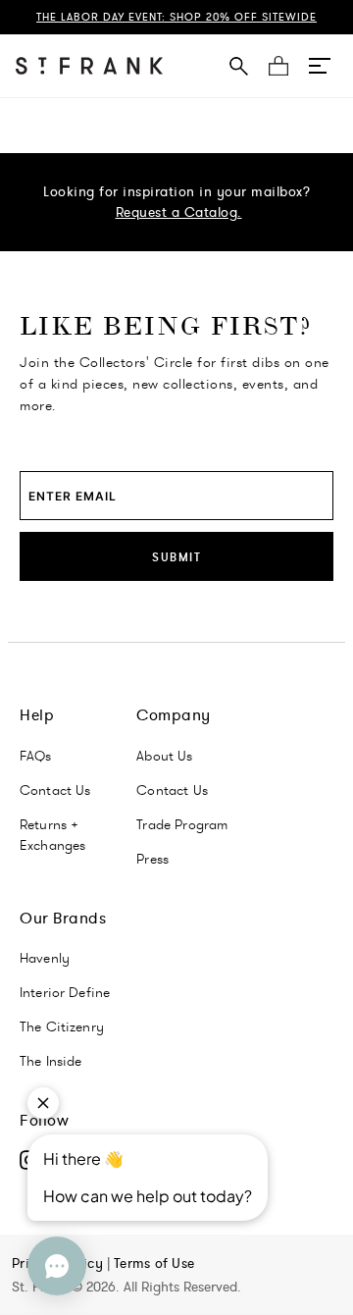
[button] (319, 65)
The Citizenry (62, 1026)
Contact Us (55, 790)
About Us (164, 755)
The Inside (51, 1061)
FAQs (36, 755)
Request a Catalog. (179, 212)
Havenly (45, 958)
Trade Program (181, 824)
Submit (176, 557)
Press (152, 859)
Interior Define (65, 992)
